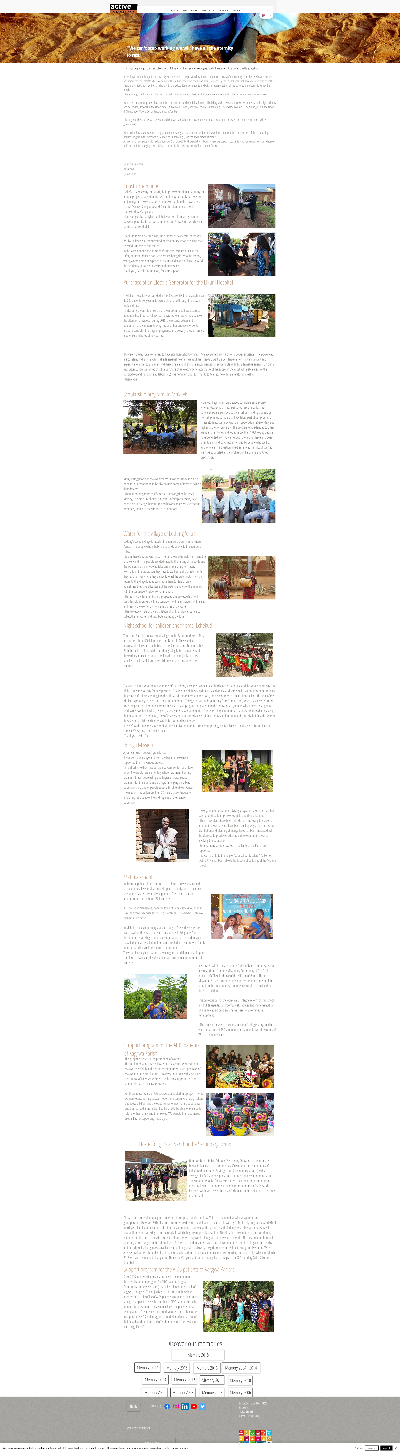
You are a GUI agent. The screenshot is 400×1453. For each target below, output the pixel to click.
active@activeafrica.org (249, 1416)
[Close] (396, 1448)
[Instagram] (176, 1406)
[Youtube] (194, 1406)
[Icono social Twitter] (202, 1406)
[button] (208, 10)
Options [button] (358, 1448)
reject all (372, 1448)
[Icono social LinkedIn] (185, 1406)
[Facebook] (167, 1406)
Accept (386, 1448)
